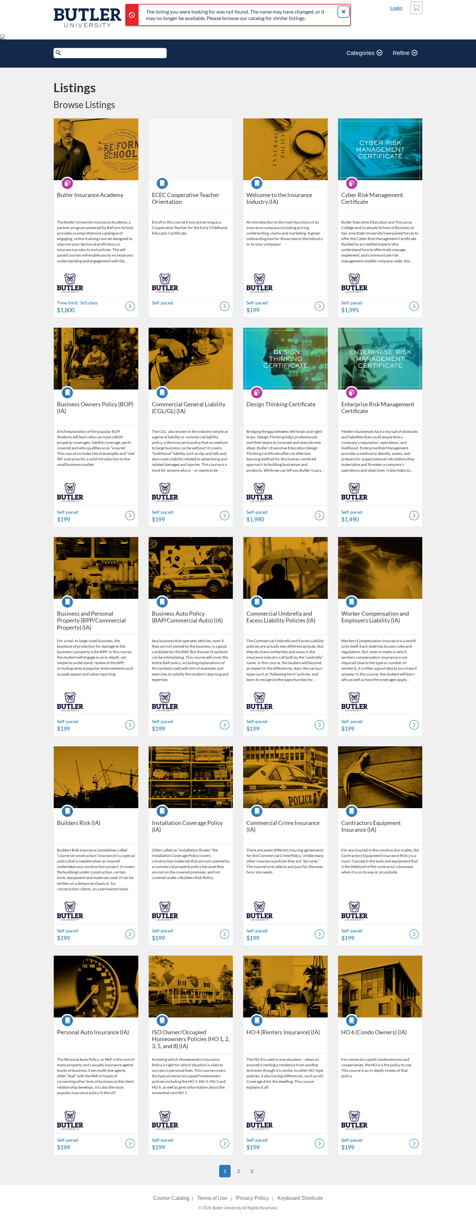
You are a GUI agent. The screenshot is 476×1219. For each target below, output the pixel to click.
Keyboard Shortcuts (300, 1198)
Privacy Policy (252, 1198)
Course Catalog (171, 1198)
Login (396, 8)
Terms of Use (212, 1198)
